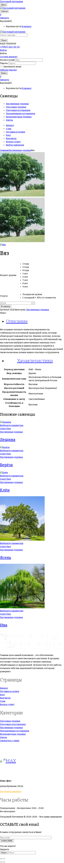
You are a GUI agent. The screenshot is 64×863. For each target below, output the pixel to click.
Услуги (4, 296)
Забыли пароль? (8, 70)
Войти (3, 50)
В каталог (27, 26)
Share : (3, 313)
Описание (17, 321)
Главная (4, 150)
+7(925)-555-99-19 (9, 752)
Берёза (6, 465)
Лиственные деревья (19, 150)
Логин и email (7, 60)
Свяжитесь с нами (9, 740)
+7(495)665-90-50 (9, 746)
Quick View (5, 428)
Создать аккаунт (8, 56)
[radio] (39, 264)
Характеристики (35, 360)
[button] (32, 14)
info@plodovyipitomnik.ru (27, 772)
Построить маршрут (11, 791)
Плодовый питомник (11, 1)
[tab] (35, 321)
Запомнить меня (12, 66)
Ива (3, 625)
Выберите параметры (11, 425)
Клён (5, 490)
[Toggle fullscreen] (4, 858)
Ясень (5, 557)
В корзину (5, 306)
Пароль (4, 63)
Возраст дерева (8, 275)
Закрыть (4, 18)
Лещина (7, 440)
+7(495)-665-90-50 (10, 47)
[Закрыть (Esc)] (1, 858)
